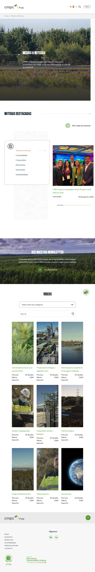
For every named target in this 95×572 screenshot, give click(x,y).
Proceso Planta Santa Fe (15, 377)
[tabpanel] (72, 175)
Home (6, 16)
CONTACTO (8, 548)
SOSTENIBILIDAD (10, 543)
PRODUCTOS (8, 540)
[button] (87, 6)
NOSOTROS (8, 537)
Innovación (57, 196)
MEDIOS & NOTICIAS (11, 545)
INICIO (6, 534)
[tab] (31, 150)
